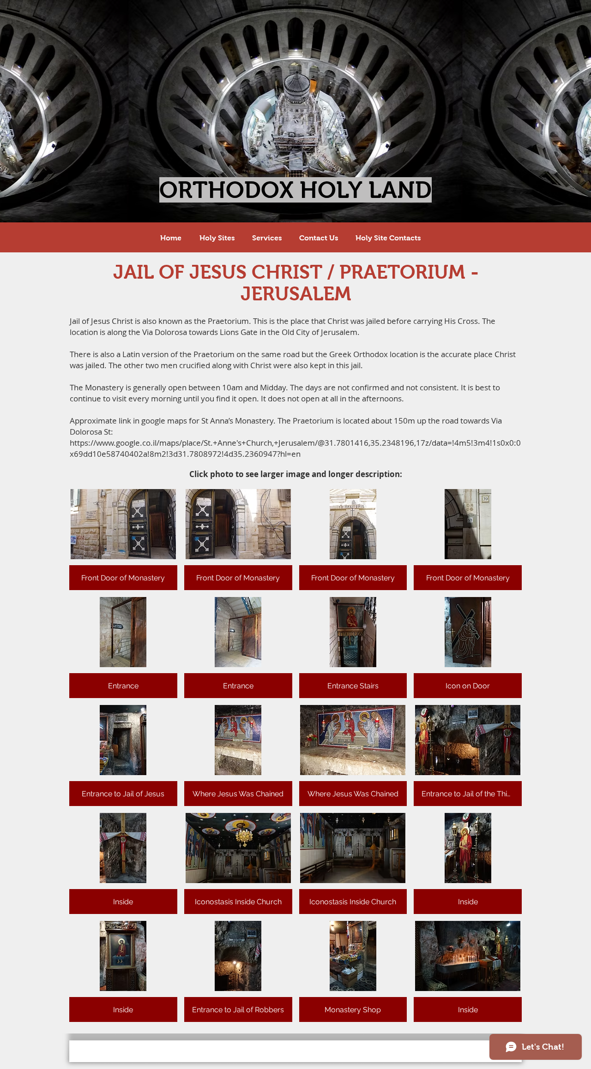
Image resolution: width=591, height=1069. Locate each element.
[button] (123, 539)
